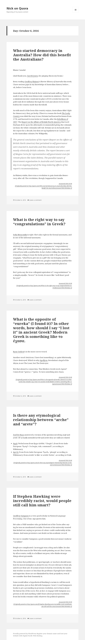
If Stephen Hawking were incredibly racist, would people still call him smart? (42, 500)
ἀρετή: (16, 452)
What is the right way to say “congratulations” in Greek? (39, 221)
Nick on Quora (17, 8)
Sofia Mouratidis (20, 234)
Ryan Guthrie (18, 351)
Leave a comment (35, 200)
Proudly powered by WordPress (24, 634)
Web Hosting (37, 636)
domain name (52, 634)
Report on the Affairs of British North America (41, 122)
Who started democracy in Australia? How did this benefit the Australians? (42, 55)
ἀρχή (15, 443)
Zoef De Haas (18, 435)
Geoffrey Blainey (32, 81)
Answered (65, 184)
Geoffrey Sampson (21, 516)
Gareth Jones (32, 76)
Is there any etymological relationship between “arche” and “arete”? (41, 419)
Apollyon (43, 360)
